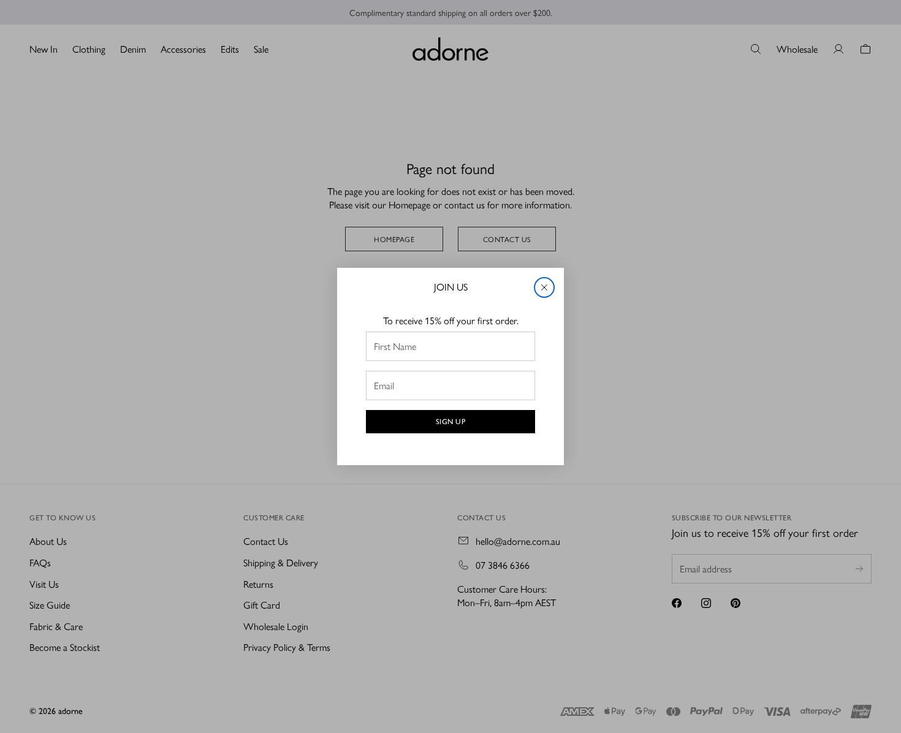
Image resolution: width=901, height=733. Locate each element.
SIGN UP (451, 421)
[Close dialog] (544, 287)
